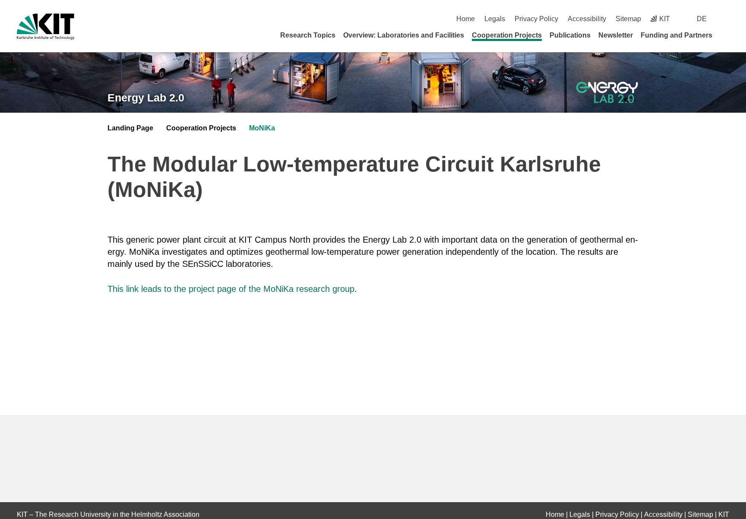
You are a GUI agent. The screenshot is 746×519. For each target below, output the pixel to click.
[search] (726, 19)
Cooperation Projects (507, 35)
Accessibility (587, 18)
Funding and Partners (676, 35)
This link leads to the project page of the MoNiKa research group (230, 289)
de (702, 18)
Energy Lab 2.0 (145, 98)
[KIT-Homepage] (45, 26)
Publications (570, 35)
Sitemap (628, 18)
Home (465, 18)
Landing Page (130, 128)
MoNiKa (262, 128)
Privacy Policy (536, 18)
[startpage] (726, 35)
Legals (494, 18)
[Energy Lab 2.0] (607, 92)
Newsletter (615, 35)
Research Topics (307, 35)
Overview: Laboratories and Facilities (403, 35)
